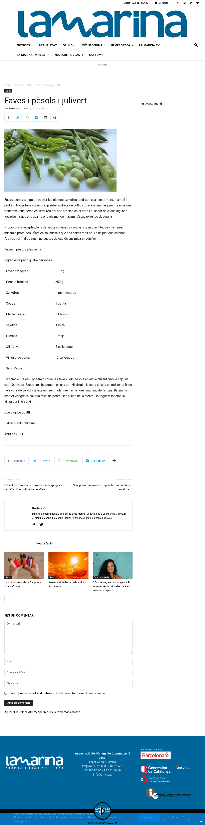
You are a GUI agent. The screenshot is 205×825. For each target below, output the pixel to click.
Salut (28, 85)
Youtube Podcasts (68, 55)
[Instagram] (184, 3)
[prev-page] (6, 598)
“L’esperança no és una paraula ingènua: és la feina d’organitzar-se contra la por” (112, 586)
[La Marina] (102, 23)
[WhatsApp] (27, 118)
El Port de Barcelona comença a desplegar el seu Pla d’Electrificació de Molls (33, 487)
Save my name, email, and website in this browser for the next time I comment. (58, 693)
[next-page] (13, 598)
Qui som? (96, 55)
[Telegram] (36, 118)
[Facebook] (178, 3)
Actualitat (48, 45)
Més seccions (92, 45)
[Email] (45, 118)
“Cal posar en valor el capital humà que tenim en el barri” (103, 487)
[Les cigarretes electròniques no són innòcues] (24, 565)
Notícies (23, 45)
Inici (6, 85)
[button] (196, 45)
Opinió (68, 45)
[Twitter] (198, 3)
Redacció (14, 108)
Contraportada (101, 577)
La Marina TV (149, 45)
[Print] (54, 118)
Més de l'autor (45, 543)
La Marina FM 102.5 (31, 55)
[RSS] (191, 3)
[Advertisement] (102, 73)
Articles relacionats (19, 543)
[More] (114, 461)
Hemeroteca (120, 45)
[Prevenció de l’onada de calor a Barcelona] (68, 565)
